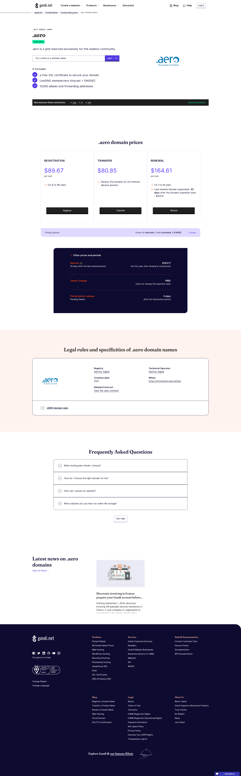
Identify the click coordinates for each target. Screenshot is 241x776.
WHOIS (131, 666)
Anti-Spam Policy (136, 726)
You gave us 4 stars (41, 657)
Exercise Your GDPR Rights (140, 735)
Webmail (132, 658)
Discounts (128, 5)
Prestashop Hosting (101, 662)
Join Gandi (180, 722)
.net (89, 102)
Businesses (109, 5)
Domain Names (51, 12)
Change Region (39, 681)
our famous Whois (121, 753)
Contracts (132, 710)
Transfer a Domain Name (103, 705)
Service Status (182, 645)
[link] (33, 653)
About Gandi (180, 701)
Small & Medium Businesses (140, 649)
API (129, 662)
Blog (175, 5)
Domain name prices (69, 12)
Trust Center (181, 710)
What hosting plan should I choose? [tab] (82, 465)
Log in (201, 5)
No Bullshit (180, 714)
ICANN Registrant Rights (139, 714)
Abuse (131, 701)
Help (189, 5)
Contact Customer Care (186, 641)
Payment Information (137, 722)
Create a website (70, 5)
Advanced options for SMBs (141, 654)
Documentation (182, 649)
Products (91, 5)
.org (74, 102)
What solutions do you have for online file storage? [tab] (90, 503)
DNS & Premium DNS (101, 679)
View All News (39, 570)
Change (192, 232)
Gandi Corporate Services (140, 641)
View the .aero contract (106, 390)
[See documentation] (80, 263)
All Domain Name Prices (103, 645)
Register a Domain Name (103, 701)
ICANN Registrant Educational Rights (145, 718)
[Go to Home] (43, 5)
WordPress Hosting (101, 654)
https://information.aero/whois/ (165, 381)
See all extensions (196, 102)
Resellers (132, 645)
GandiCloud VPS (99, 666)
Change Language (40, 685)
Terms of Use (134, 705)
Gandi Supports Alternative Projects (192, 705)
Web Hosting (98, 649)
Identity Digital (101, 371)
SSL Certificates (99, 674)
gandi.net (39, 12)
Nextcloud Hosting (101, 658)
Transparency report (137, 739)
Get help (120, 518)
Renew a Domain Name (102, 710)
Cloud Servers (98, 718)
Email (94, 670)
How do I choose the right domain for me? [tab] (86, 478)
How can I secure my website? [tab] (80, 490)
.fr (82, 102)
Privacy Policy (134, 730)
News (177, 718)
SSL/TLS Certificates (102, 722)
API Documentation (184, 654)
